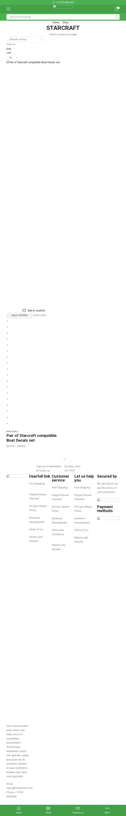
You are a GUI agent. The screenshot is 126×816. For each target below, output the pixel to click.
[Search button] (116, 17)
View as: (11, 44)
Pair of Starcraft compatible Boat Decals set (31, 438)
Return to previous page (63, 34)
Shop (65, 22)
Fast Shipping (37, 483)
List (8, 52)
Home (55, 22)
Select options (19, 315)
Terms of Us (36, 529)
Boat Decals (12, 431)
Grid (8, 48)
